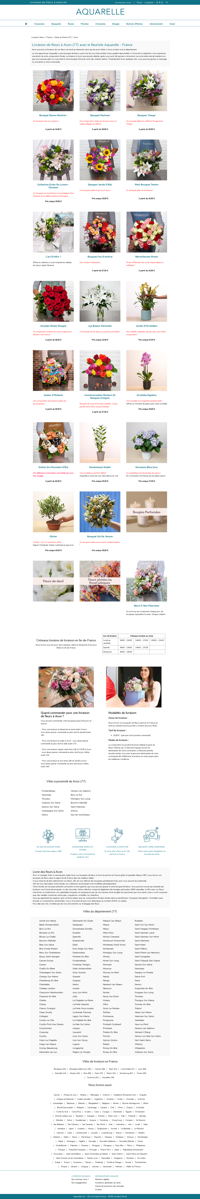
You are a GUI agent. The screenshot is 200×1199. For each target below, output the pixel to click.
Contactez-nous (123, 2)
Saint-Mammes (78, 806)
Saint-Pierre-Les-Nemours (147, 952)
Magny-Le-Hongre (81, 1052)
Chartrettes (44, 984)
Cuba (96, 1111)
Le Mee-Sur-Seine (81, 1024)
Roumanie (58, 1154)
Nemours (107, 988)
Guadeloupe (81, 1120)
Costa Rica (76, 1111)
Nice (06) (87, 1073)
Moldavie (119, 1137)
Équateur (79, 1116)
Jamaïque (61, 1128)
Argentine (98, 1099)
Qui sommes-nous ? (80, 1179)
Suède (57, 1162)
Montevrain (108, 948)
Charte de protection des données (109, 1186)
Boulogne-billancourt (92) (80, 1069)
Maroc (74, 1137)
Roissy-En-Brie (110, 1048)
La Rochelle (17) (127, 1069)
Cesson (42, 964)
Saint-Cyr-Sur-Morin (144, 924)
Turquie (64, 1166)
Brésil (145, 1103)
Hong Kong (117, 1120)
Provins (106, 1036)
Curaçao (106, 1111)
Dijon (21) (113, 1069)
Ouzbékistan (61, 1145)
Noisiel (106, 992)
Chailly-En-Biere (47, 968)
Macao (118, 1133)
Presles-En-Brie (110, 1032)
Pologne (61, 1149)
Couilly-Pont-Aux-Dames (51, 1024)
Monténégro (143, 1137)
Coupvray (43, 1032)
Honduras (104, 1120)
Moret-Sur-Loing (111, 960)
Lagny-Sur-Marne (81, 1016)
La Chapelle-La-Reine (83, 1000)
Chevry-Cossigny (47, 1008)
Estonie (101, 1116)
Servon (138, 984)
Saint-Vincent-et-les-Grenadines (69, 1158)
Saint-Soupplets (142, 956)
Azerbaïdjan (58, 1103)
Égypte (129, 1111)
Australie (130, 1099)
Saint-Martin (117, 1154)
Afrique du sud (70, 1095)
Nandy (106, 976)
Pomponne (108, 1020)
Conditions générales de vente (108, 1182)
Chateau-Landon (47, 988)
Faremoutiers (79, 952)
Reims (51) (111, 1073)
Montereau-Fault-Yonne (114, 944)
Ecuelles (76, 932)
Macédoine (129, 1133)
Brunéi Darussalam (65, 1107)
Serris (137, 980)
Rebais (106, 1044)
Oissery (106, 1000)
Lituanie (94, 1133)
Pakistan (74, 1145)
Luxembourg (106, 1133)
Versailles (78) (108, 1077)
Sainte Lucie (92, 1158)
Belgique (105, 1103)
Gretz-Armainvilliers (82, 968)
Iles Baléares (59, 1124)
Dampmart (78, 924)
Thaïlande (99, 1162)
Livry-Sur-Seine (80, 1036)
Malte (66, 1137)
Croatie (88, 1111)
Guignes (76, 980)
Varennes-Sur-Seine (144, 1016)
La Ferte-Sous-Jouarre (83, 1008)
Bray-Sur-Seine (46, 944)
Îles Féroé (101, 1124)
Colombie (140, 1107)
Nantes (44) (75, 1073)
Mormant (107, 964)
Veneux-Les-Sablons (80, 790)
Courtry (42, 1036)
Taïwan (88, 1162)
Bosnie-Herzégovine (131, 1103)
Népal (60, 1141)
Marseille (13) (60, 1073)
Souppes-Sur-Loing (144, 992)
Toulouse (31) (93, 1077)
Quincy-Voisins (110, 1040)
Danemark (117, 1111)
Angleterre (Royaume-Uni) (124, 1095)
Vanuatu (95, 1166)
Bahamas (71, 1103)
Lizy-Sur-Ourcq (80, 1040)
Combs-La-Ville (46, 1020)
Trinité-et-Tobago (114, 1162)
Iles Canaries (87, 1124)
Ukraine (74, 1166)
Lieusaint (77, 1032)
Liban (69, 1133)
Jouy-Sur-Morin (80, 992)
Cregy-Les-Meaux (47, 1044)
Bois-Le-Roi (76, 794)
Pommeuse (108, 1016)
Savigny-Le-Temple (144, 972)
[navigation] (39, 23)
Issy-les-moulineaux (80, 814)
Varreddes (139, 1020)
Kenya (90, 1128)
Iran (129, 1124)
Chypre (129, 1107)
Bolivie (116, 1103)
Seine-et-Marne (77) (62, 37)
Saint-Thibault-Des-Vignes (147, 960)
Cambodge (92, 1107)
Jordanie (81, 1128)
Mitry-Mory (108, 932)
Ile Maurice (140, 1120)
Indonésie (120, 1124)
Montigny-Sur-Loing (80, 798)
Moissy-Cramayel (111, 936)
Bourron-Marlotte (79, 802)
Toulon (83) (141, 1073)
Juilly (75, 996)
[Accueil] (26, 23)
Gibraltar (59, 1120)
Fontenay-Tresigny (81, 964)
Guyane (93, 1120)
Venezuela (107, 1166)
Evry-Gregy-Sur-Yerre (83, 948)
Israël (137, 1124)
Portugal (93, 1149)
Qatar (116, 1149)
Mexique (108, 1137)
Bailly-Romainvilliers (49, 924)
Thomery (46, 798)
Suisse (67, 1162)
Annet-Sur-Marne (47, 920)
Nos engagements (79, 1182)
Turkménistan (140, 1162)
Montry (106, 956)
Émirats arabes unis (63, 1116)
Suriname (77, 1162)
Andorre (106, 1095)
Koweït (114, 1128)
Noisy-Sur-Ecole (111, 996)
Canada (103, 1107)
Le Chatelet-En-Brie (82, 1020)
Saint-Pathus (141, 948)
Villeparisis (140, 1048)
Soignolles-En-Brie (144, 988)
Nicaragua (71, 1141)
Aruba (119, 1099)
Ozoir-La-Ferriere (111, 1008)
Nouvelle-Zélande (126, 1141)
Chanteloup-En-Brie (48, 980)
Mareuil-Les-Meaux (112, 920)
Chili (112, 1107)
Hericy (45, 814)
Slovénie (130, 1158)
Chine (120, 1107)
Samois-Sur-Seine (50, 806)
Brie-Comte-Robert (48, 948)
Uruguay (84, 1166)
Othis (105, 1004)
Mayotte (97, 1137)
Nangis (106, 980)
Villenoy (138, 1044)
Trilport (138, 1008)
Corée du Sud (62, 1111)
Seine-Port (140, 976)
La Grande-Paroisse (82, 1012)
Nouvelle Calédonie (108, 1141)
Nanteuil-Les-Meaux (112, 984)
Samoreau (46, 794)
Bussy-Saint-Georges (49, 956)
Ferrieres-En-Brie (81, 956)
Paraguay (96, 1145)
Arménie (109, 1099)
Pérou (129, 1145)
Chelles (42, 1000)
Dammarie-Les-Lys (48, 1052)
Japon (71, 1128)
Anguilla (142, 1095)
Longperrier (78, 1048)
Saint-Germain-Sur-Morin (147, 936)
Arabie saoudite (83, 1099)
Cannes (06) (100, 1069)
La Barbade (125, 1128)
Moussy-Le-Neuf (111, 972)
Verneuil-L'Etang (142, 1032)
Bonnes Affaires (134, 24)
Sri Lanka (141, 1158)
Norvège (92, 1141)
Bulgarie (80, 1107)
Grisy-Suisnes (79, 972)
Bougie (115, 24)
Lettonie (60, 1133)
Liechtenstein (81, 1133)
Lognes (76, 1044)
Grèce (69, 1120)
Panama (84, 1145)
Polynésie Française (77, 1149)
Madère (141, 1133)
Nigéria (82, 1141)
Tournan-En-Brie (142, 1004)
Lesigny (76, 1028)
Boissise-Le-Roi (46, 932)
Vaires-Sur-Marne (143, 1012)
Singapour (118, 1158)
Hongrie (129, 1120)
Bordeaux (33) (60, 1069)
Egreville (77, 936)
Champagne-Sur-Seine (53, 810)
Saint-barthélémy (73, 1154)
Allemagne (94, 1095)
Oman (140, 1141)
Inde (110, 1124)
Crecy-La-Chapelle (48, 1040)
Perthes (106, 1012)
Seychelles (105, 1158)
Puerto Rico (105, 1149)
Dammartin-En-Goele (83, 920)
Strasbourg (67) (126, 1073)
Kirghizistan (102, 1128)
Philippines (140, 1145)
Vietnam (118, 1166)
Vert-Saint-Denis (143, 1040)
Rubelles (139, 920)
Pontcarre (107, 1028)
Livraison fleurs (37, 37)
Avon (76, 37)
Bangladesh (93, 1103)
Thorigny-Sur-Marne (144, 1000)
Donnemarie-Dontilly (82, 928)
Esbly (75, 944)
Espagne (90, 1116)
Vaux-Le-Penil (141, 1024)
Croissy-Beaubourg (48, 1048)
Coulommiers (45, 1028)
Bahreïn (81, 1103)
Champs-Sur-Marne (48, 976)
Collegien (43, 1016)
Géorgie (142, 1116)
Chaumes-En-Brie (47, 996)
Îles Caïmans (73, 1124)
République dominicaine (133, 1149)
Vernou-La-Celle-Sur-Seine (148, 1036)
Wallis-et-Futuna (133, 1166)
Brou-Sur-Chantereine (49, 952)
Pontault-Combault (112, 1024)
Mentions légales (102, 1179)
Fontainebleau (48, 790)
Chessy (42, 1004)
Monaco (130, 1137)
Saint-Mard (140, 944)
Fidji (122, 1116)
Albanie (83, 1095)
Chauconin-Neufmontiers (51, 992)
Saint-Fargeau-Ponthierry (147, 928)
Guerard (76, 976)
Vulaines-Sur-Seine (51, 802)
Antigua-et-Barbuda (64, 1099)
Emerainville (78, 940)
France (49, 37)
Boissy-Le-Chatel (47, 936)
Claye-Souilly (45, 1012)
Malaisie (56, 1137)
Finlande (131, 1116)
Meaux (106, 924)
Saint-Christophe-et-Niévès (96, 1154)
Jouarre (76, 988)
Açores (57, 1095)
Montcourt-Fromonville (114, 940)
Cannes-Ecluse (46, 960)
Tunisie (128, 1162)
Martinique (85, 1137)
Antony (74, 810)
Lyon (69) (142, 1069)
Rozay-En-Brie (110, 1052)
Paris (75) (99, 1073)
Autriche (141, 1099)
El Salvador (140, 1111)
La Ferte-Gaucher (81, 1004)
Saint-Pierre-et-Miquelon (136, 1154)
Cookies (98, 1189)
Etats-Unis (112, 1116)
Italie (145, 1124)
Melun (106, 928)
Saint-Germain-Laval (144, 932)
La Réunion (139, 1128)
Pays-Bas (119, 1145)
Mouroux (107, 968)
